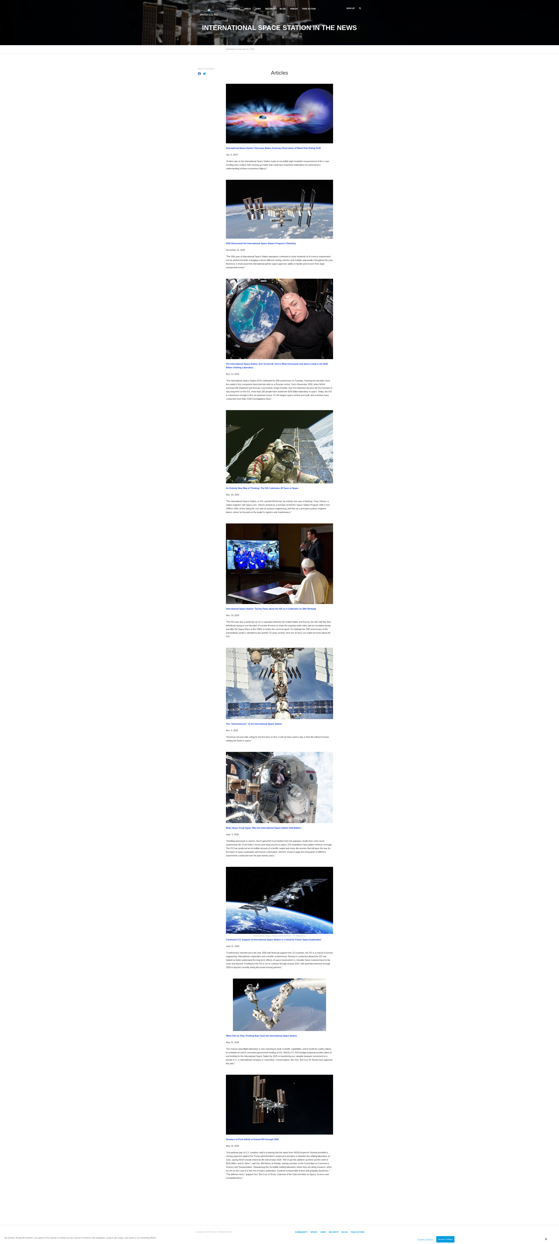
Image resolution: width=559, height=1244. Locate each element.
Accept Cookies (445, 1239)
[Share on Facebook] (199, 73)
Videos (294, 9)
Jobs (258, 9)
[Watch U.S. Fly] (209, 11)
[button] (546, 1239)
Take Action (309, 9)
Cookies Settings (425, 1239)
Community (233, 9)
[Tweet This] (204, 73)
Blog (283, 9)
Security (270, 9)
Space (247, 9)
